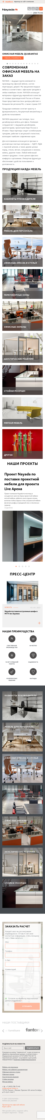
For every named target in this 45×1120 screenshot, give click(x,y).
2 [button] (19, 566)
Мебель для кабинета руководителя (14, 1069)
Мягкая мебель (7, 1082)
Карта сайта (6, 1107)
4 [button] (25, 566)
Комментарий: (10, 969)
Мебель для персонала (10, 1067)
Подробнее (8, 507)
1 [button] (15, 566)
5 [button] (28, 566)
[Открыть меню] (41, 8)
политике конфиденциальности (25, 1060)
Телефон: (8, 951)
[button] (7, 63)
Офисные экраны (8, 1074)
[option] (22, 516)
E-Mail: (7, 960)
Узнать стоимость (13, 58)
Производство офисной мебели (13, 1105)
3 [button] (22, 566)
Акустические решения (10, 1077)
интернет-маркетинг (9, 1113)
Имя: (7, 942)
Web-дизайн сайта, (9, 1111)
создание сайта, (22, 1111)
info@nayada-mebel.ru (10, 1088)
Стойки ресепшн (8, 1079)
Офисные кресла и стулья (11, 1072)
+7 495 (35, 13)
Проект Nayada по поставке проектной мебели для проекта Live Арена (21, 481)
